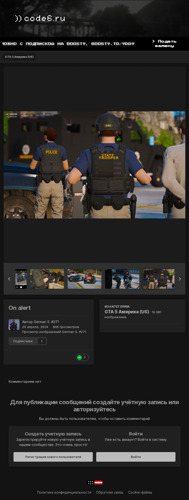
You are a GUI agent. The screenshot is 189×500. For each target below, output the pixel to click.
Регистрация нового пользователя (53, 457)
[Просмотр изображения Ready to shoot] (47, 279)
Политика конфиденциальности (64, 492)
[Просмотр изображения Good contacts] (21, 279)
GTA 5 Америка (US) (127, 311)
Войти (136, 457)
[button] (9, 278)
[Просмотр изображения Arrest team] (122, 279)
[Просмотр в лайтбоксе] (94, 164)
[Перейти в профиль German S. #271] (14, 324)
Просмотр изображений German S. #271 (54, 332)
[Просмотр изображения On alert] (159, 279)
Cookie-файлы (140, 492)
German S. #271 (46, 322)
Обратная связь (110, 492)
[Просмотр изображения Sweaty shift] (84, 279)
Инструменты (163, 254)
